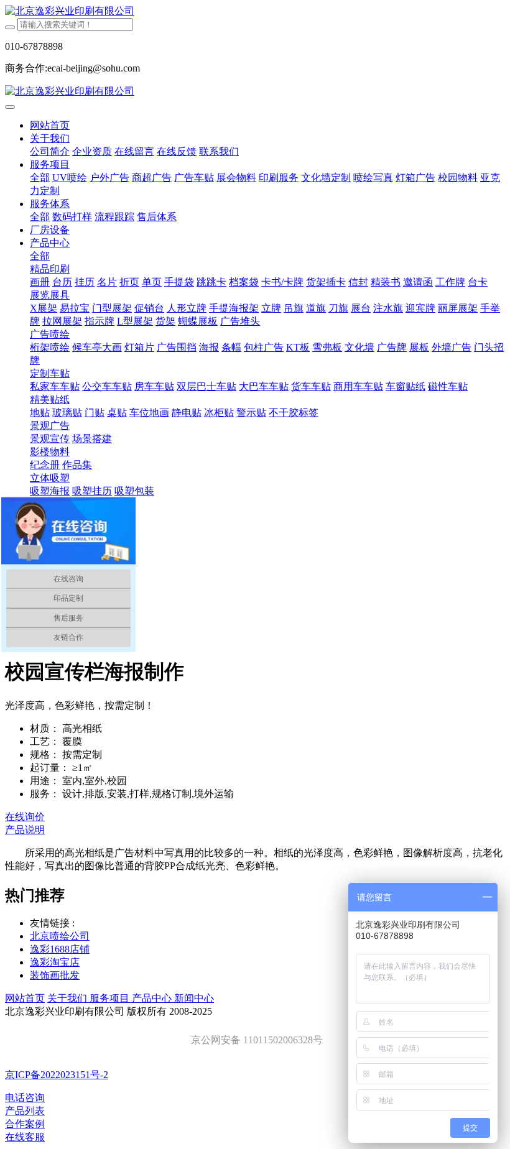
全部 (40, 177)
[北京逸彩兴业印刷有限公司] (255, 11)
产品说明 (25, 829)
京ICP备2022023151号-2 (56, 1074)
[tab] (255, 830)
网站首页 (50, 125)
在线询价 (25, 816)
